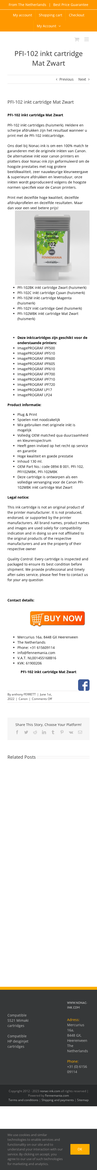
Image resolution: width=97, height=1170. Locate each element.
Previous (66, 79)
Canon (23, 699)
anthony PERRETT (24, 694)
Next (82, 79)
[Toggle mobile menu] (87, 39)
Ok (80, 1149)
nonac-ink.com (50, 1091)
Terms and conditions (23, 1100)
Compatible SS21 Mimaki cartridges (18, 1020)
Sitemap (83, 1100)
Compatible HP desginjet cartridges (17, 1041)
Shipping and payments (58, 1100)
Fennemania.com (57, 1095)
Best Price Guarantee (70, 4)
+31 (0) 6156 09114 (77, 1069)
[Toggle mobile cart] (76, 39)
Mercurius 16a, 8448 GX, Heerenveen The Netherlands (77, 1037)
